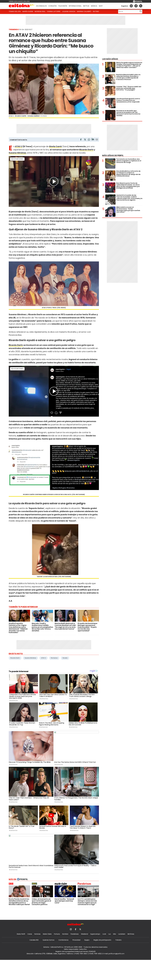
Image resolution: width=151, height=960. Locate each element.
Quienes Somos (48, 940)
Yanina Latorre (53, 11)
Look (104, 934)
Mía (114, 934)
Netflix (86, 6)
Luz (109, 934)
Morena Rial (40, 11)
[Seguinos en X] (140, 5)
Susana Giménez (17, 152)
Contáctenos (63, 940)
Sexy (101, 6)
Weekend (84, 934)
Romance (54, 658)
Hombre (65, 934)
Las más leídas (110, 59)
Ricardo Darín (86, 149)
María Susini (27, 11)
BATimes (131, 934)
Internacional (75, 6)
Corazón (52, 6)
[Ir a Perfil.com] (137, 2)
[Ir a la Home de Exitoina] (21, 6)
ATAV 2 (18, 146)
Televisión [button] (62, 6)
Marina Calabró (84, 11)
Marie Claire (47, 934)
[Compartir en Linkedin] (93, 139)
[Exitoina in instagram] (131, 5)
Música (94, 6)
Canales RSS (34, 940)
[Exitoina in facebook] (136, 5)
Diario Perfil (21, 934)
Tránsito (118, 940)
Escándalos (41, 6)
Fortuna (57, 934)
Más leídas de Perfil (112, 155)
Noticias (37, 934)
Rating (96, 11)
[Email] (97, 139)
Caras (29, 934)
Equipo (86, 940)
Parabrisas (75, 934)
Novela (65, 658)
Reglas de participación (102, 940)
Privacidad (76, 940)
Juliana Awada (68, 11)
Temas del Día (15, 11)
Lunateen (121, 934)
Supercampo (95, 934)
